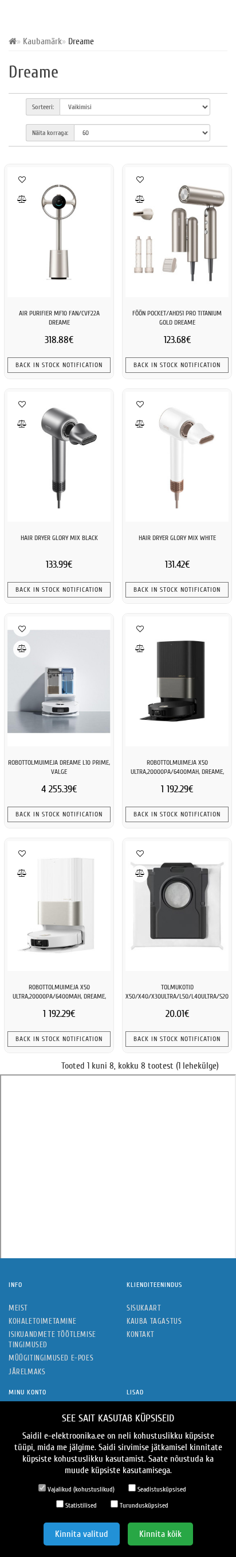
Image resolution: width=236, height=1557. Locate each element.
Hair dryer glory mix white (177, 538)
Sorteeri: (43, 107)
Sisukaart (144, 1308)
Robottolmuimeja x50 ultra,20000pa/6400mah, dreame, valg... (59, 996)
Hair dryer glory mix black (59, 538)
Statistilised (80, 1505)
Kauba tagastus (154, 1321)
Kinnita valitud (81, 1534)
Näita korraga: (50, 133)
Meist (18, 1308)
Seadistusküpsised (161, 1489)
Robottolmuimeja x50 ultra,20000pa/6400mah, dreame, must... (177, 771)
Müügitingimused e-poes (51, 1358)
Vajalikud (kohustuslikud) (80, 1489)
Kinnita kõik (160, 1534)
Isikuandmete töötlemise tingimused (52, 1339)
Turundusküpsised (143, 1505)
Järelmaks (27, 1371)
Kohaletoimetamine (42, 1321)
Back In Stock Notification (59, 365)
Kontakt (140, 1334)
